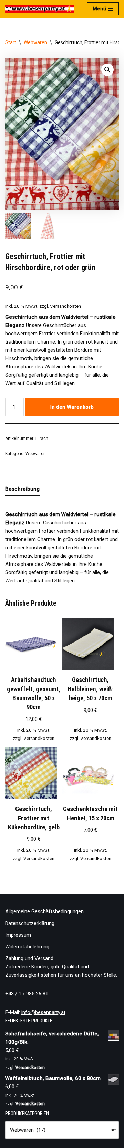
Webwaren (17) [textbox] (62, 1130)
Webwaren (35, 42)
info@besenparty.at (43, 1012)
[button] (107, 70)
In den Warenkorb (72, 407)
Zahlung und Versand (29, 958)
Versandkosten (65, 306)
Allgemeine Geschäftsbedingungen (44, 911)
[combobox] (62, 1130)
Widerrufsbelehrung (27, 947)
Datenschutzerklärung (29, 923)
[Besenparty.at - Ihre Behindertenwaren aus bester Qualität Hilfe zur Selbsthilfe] (39, 9)
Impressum (18, 935)
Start (10, 42)
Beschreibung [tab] (22, 489)
